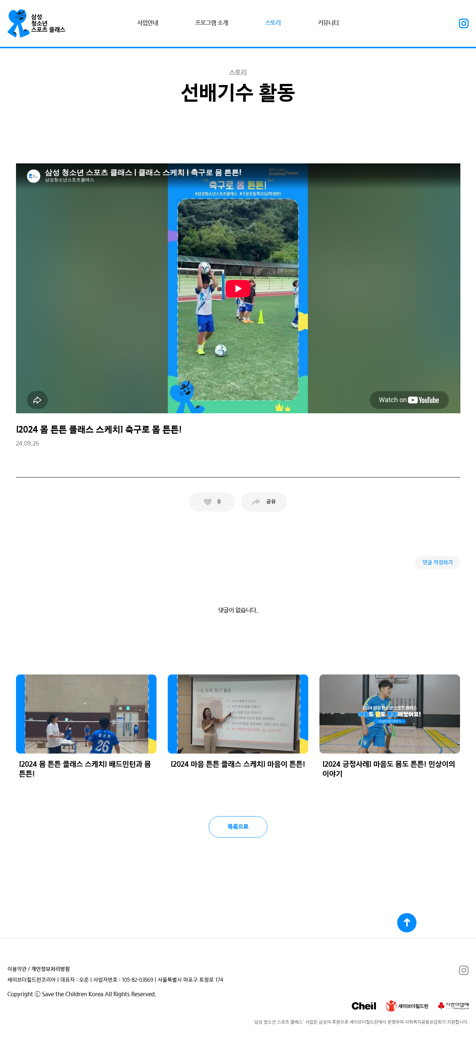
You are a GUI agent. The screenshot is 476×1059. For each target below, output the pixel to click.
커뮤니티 (328, 23)
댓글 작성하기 (437, 563)
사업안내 (147, 23)
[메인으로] (36, 23)
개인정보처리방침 (50, 969)
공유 (271, 502)
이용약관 (17, 969)
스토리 (273, 23)
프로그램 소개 (211, 23)
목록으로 (238, 827)
